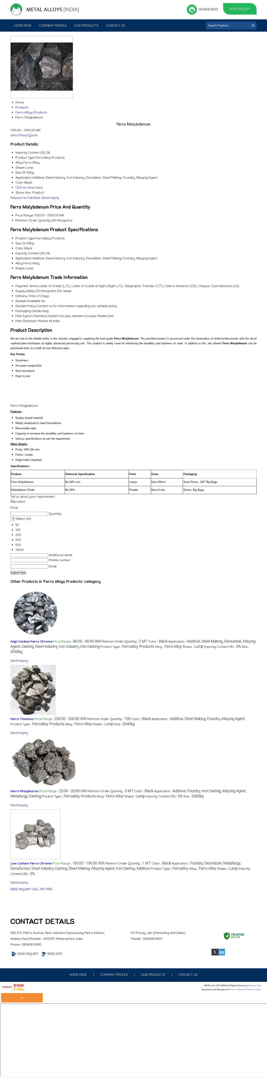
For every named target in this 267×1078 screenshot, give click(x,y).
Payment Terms (26, 286)
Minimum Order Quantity (32, 220)
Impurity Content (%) (30, 253)
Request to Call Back (25, 198)
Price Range (24, 215)
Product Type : (127, 647)
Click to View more (29, 187)
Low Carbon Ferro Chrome (31, 863)
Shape (20, 268)
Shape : (193, 647)
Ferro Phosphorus (24, 791)
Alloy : (168, 647)
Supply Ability (24, 291)
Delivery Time (25, 296)
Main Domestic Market (31, 321)
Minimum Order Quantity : (124, 641)
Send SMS (54, 954)
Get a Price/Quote (23, 135)
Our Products (86, 25)
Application (23, 258)
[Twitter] (215, 954)
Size (18, 243)
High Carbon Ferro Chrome (31, 641)
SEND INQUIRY (20, 889)
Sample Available (27, 301)
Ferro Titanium (22, 719)
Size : (124, 724)
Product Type (25, 238)
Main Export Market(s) (31, 316)
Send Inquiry (240, 9)
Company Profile (53, 25)
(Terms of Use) (254, 985)
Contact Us (115, 25)
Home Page (22, 25)
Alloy (19, 263)
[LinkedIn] (221, 954)
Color (19, 248)
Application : (198, 719)
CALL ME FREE (42, 889)
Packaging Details (28, 311)
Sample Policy (25, 306)
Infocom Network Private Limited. (245, 989)
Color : (158, 641)
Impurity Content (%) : (222, 647)
